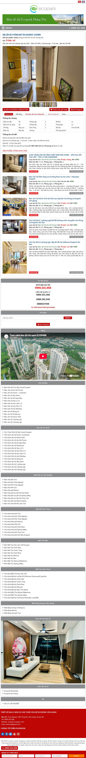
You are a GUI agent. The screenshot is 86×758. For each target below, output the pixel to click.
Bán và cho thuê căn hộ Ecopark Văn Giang (36, 712)
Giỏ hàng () (77, 109)
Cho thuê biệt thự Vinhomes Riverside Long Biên (21, 598)
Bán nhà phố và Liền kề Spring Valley (17, 495)
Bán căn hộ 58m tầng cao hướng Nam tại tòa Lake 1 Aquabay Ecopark (54, 178)
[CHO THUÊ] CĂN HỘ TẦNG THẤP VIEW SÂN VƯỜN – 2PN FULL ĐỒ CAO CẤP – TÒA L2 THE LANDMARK (55, 156)
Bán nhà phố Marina (11, 490)
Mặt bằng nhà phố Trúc (12, 613)
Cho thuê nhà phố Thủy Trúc (14, 532)
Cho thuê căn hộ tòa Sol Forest (15, 440)
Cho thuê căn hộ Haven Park (14, 437)
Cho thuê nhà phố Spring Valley (15, 529)
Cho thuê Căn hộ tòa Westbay (15, 456)
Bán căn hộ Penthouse (12, 414)
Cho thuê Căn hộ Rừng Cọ (13, 459)
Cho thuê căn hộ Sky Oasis (14, 461)
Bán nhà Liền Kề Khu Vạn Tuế (15, 503)
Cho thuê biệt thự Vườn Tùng (14, 582)
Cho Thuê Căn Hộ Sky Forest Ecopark (17, 432)
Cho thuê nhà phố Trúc (12, 513)
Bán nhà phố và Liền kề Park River (16, 493)
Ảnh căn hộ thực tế (43, 618)
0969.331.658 (78, 27)
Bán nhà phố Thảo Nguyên (13, 482)
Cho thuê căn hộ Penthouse (14, 445)
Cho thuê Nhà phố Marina (13, 521)
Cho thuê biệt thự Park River (14, 584)
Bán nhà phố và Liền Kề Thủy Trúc (16, 498)
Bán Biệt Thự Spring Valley (13, 564)
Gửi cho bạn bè (53, 114)
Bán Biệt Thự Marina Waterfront (15, 561)
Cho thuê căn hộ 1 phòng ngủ (14, 464)
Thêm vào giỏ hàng (60, 109)
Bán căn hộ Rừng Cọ (11, 411)
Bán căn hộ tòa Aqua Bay (13, 398)
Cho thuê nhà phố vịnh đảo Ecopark (17, 535)
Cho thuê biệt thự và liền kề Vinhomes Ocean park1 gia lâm (25, 576)
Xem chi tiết (33, 171)
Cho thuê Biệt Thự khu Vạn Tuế (15, 574)
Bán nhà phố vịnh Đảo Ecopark (15, 501)
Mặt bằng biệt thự (10, 610)
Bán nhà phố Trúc (10, 479)
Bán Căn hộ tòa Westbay (13, 409)
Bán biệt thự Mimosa (11, 556)
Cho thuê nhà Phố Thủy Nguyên (15, 519)
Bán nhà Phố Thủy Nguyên (13, 485)
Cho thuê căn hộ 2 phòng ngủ (14, 467)
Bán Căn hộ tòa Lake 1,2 (13, 403)
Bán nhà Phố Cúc (10, 487)
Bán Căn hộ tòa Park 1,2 (13, 406)
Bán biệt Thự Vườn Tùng (13, 550)
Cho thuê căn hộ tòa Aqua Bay (15, 443)
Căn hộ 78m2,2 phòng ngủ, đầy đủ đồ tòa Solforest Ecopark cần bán (54, 243)
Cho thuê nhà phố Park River (14, 527)
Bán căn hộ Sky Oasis (12, 395)
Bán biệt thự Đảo (10, 558)
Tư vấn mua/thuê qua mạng (43, 307)
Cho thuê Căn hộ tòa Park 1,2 (14, 451)
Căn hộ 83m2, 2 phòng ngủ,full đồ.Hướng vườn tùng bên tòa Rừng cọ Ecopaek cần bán (56, 221)
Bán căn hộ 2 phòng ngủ (13, 419)
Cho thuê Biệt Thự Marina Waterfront (17, 592)
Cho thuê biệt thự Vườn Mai (14, 579)
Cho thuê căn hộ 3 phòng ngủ (14, 469)
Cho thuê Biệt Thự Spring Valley (15, 595)
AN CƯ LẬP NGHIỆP (11, 703)
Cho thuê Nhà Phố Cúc (12, 524)
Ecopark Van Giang (11, 693)
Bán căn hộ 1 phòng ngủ (13, 422)
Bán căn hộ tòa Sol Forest (47, 159)
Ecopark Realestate (11, 691)
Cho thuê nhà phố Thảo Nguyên (15, 516)
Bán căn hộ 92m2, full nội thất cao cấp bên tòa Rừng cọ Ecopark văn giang (55, 199)
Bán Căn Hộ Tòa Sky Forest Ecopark (17, 387)
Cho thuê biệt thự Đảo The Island (16, 590)
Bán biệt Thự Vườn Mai (12, 548)
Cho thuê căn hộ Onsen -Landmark (16, 435)
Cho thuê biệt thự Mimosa (13, 587)
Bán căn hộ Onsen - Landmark (15, 393)
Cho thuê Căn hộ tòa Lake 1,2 (15, 453)
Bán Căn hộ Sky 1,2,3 (12, 401)
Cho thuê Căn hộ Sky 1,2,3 (13, 448)
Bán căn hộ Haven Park (12, 417)
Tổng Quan (8, 114)
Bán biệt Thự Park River (12, 553)
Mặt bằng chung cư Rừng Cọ (14, 608)
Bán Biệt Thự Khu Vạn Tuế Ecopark (16, 545)
